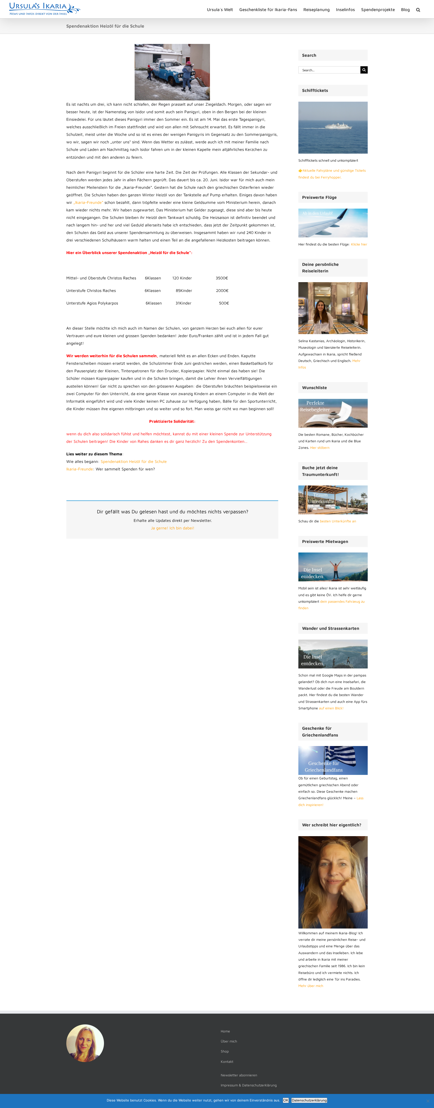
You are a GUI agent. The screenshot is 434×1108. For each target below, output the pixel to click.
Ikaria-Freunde (79, 469)
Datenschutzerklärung (309, 1100)
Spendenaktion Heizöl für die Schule (134, 461)
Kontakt (227, 1061)
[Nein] (427, 1100)
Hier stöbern (320, 447)
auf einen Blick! (331, 708)
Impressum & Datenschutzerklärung (249, 1085)
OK (285, 1100)
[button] (418, 9)
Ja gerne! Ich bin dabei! (172, 528)
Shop (225, 1051)
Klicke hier (359, 244)
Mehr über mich (310, 985)
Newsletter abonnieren (239, 1075)
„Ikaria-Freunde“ (88, 202)
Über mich (229, 1041)
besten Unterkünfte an (338, 521)
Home (225, 1031)
